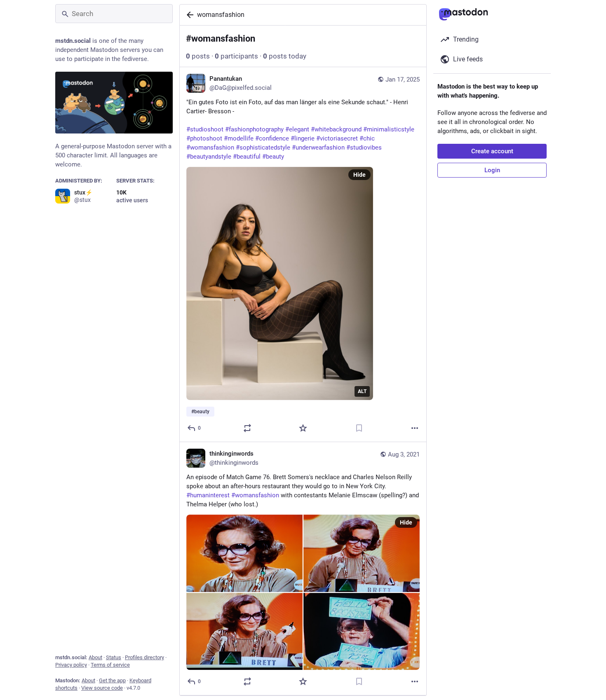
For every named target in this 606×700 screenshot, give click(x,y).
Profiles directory (144, 657)
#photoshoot (204, 138)
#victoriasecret (337, 138)
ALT (362, 391)
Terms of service (110, 665)
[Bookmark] (359, 428)
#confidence (272, 138)
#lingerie (303, 138)
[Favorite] (303, 428)
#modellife (239, 138)
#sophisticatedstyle (263, 147)
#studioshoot (204, 129)
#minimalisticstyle (388, 129)
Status (113, 657)
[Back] (188, 15)
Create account (492, 151)
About (95, 657)
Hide (359, 174)
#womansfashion (210, 147)
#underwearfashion (318, 147)
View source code (102, 688)
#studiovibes (364, 147)
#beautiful (247, 156)
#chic (367, 138)
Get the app (112, 680)
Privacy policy (71, 665)
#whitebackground (336, 129)
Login (492, 170)
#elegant (297, 129)
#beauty (273, 156)
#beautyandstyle (208, 156)
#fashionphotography (254, 129)
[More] (415, 428)
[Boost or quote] (247, 428)
